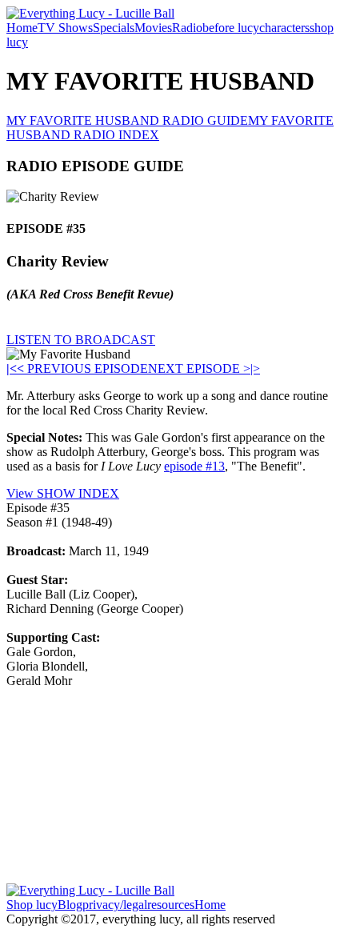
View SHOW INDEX (62, 493)
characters (284, 27)
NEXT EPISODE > (199, 368)
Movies (153, 27)
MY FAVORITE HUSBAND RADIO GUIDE (127, 120)
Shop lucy (32, 904)
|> (255, 368)
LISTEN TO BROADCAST (80, 339)
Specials (113, 27)
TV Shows (65, 27)
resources (170, 904)
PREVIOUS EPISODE (82, 368)
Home (22, 27)
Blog (70, 904)
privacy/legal (114, 904)
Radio (187, 27)
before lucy (230, 27)
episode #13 (194, 466)
